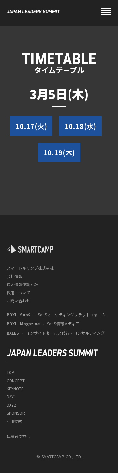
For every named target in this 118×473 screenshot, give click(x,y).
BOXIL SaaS (18, 314)
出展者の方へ (18, 436)
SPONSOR (16, 413)
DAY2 (11, 405)
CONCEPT (16, 380)
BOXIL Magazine (23, 323)
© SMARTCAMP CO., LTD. (59, 457)
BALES (13, 333)
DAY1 (11, 396)
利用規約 (14, 421)
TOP (10, 372)
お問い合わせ (18, 300)
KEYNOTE (15, 388)
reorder (106, 11)
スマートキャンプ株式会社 (30, 268)
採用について (18, 292)
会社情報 (14, 276)
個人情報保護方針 (22, 284)
